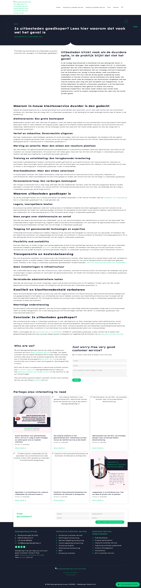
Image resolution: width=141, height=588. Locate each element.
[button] (20, 448)
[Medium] (24, 547)
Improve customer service (95, 7)
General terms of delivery (70, 572)
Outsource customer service (73, 7)
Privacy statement (71, 574)
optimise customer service (29, 372)
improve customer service (112, 334)
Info (108, 7)
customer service (48, 359)
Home (58, 7)
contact (37, 380)
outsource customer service (31, 555)
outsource (47, 372)
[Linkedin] (19, 547)
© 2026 (47, 584)
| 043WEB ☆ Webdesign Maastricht (82, 584)
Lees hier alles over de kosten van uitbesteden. (106, 262)
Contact (116, 7)
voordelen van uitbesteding (115, 197)
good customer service (40, 352)
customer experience (26, 369)
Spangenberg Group (59, 584)
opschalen (47, 247)
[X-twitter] (21, 547)
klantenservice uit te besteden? (48, 332)
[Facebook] (16, 547)
